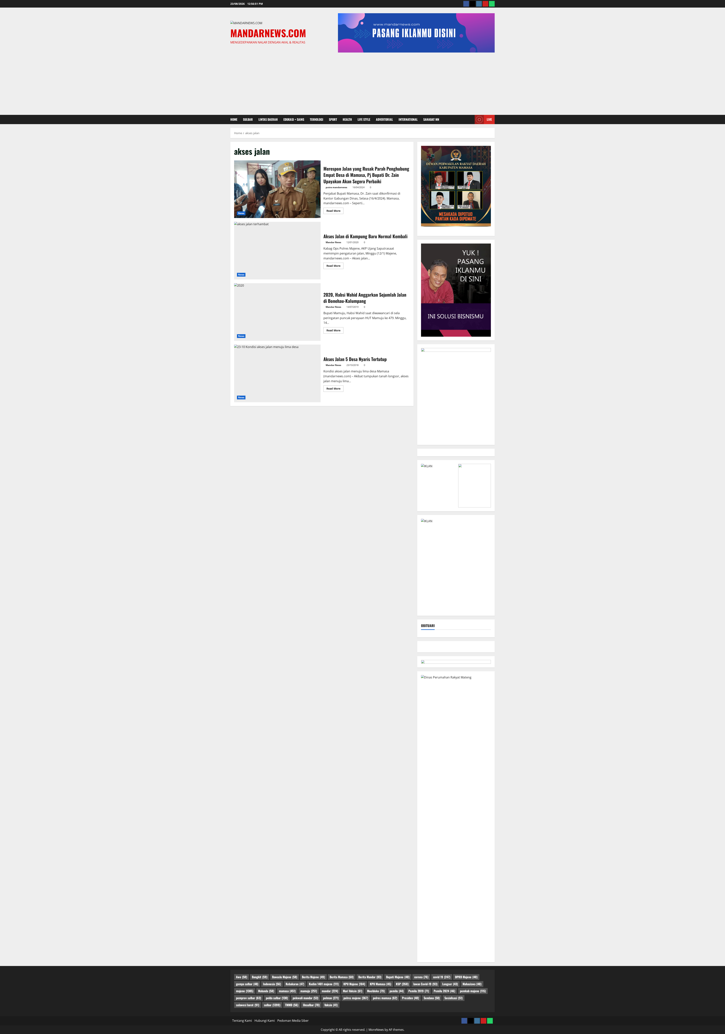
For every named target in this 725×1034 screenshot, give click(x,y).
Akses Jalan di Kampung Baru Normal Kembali (277, 250)
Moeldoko (376, 991)
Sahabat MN (431, 119)
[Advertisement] (362, 82)
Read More (334, 211)
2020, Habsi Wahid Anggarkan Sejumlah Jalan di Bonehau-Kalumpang (277, 312)
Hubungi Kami (265, 1021)
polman (331, 998)
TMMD (291, 1005)
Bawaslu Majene (284, 977)
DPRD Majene (466, 977)
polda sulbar (277, 998)
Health (347, 119)
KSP (402, 984)
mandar (330, 991)
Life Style (364, 119)
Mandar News (333, 242)
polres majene (355, 998)
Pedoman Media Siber (293, 1021)
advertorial (384, 119)
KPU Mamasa (380, 984)
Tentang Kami (242, 1021)
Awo (241, 977)
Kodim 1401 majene (324, 984)
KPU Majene (354, 984)
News (241, 213)
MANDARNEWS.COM (268, 33)
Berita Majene (313, 977)
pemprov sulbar (248, 998)
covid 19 (441, 977)
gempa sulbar (247, 984)
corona (421, 977)
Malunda (266, 991)
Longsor (450, 984)
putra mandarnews (336, 187)
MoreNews (376, 1030)
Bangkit (259, 977)
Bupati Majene (398, 977)
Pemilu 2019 (418, 991)
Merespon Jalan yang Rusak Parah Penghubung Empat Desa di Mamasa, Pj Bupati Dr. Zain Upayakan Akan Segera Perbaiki (277, 189)
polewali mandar (305, 998)
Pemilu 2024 (444, 991)
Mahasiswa (472, 984)
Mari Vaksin (352, 991)
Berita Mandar (369, 977)
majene (244, 991)
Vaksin (331, 1005)
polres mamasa (385, 998)
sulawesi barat (247, 1005)
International (408, 119)
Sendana (432, 998)
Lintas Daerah (268, 119)
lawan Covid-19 (425, 984)
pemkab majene (473, 991)
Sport (333, 119)
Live (489, 119)
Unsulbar (311, 1005)
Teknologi (316, 119)
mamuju (308, 991)
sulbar (248, 119)
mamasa (287, 991)
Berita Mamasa (342, 977)
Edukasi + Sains (293, 119)
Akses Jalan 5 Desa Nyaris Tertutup (277, 373)
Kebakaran (295, 984)
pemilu (396, 991)
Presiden (410, 998)
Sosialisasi (453, 998)
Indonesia (272, 984)
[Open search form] (471, 119)
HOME (233, 119)
